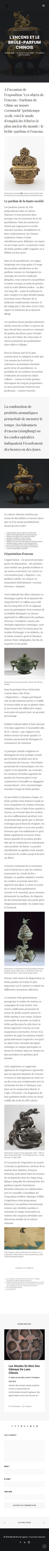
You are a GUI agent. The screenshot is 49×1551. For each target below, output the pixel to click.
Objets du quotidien (26, 53)
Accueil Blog (24, 1523)
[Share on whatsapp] (27, 1426)
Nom (7, 1466)
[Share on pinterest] (21, 1426)
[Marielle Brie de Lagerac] (6, 5)
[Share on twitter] (15, 1426)
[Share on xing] (33, 1426)
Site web (8, 1491)
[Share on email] (36, 1426)
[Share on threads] (18, 1426)
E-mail (7, 1479)
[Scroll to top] (44, 1546)
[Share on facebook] (12, 1426)
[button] (43, 5)
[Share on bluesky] (30, 1426)
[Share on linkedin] (24, 1426)
